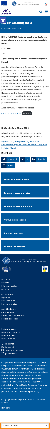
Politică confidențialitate (12, 315)
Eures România (8, 335)
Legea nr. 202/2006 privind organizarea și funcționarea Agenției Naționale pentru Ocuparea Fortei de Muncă (24, 144)
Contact (5, 289)
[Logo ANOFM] (6, 11)
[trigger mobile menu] (46, 12)
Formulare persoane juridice (18, 206)
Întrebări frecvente (13, 233)
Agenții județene (8, 309)
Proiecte (5, 282)
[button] (3, 20)
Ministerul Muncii (8, 329)
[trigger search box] (40, 12)
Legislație (5, 297)
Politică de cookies (9, 319)
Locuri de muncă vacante (16, 179)
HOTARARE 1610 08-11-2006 (11, 113)
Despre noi (6, 279)
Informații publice (9, 286)
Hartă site (5, 408)
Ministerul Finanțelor (10, 332)
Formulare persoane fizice (17, 193)
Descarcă (27, 113)
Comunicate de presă (15, 220)
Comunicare (7, 294)
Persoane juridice (9, 304)
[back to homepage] (2, 29)
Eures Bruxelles (8, 338)
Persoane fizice (8, 300)
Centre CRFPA (7, 312)
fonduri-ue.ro (37, 375)
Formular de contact (14, 246)
